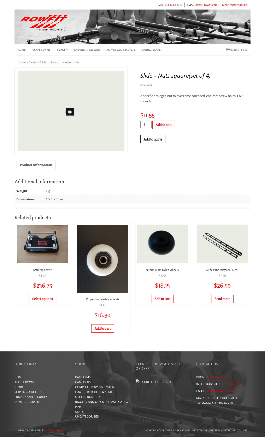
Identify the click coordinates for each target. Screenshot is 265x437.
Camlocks (83, 382)
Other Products (88, 397)
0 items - (238, 49)
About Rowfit (41, 49)
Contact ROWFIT (152, 49)
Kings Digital (54, 430)
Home (21, 49)
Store (61, 49)
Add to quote (153, 139)
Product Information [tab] (36, 165)
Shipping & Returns (87, 49)
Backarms (83, 377)
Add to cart (164, 124)
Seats (32, 62)
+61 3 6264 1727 (232, 384)
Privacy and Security (120, 49)
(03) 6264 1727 (173, 5)
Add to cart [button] (103, 328)
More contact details (234, 5)
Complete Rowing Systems (95, 387)
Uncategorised (87, 416)
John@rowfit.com (207, 5)
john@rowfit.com (220, 391)
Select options (42, 299)
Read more (222, 299)
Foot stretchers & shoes (94, 392)
